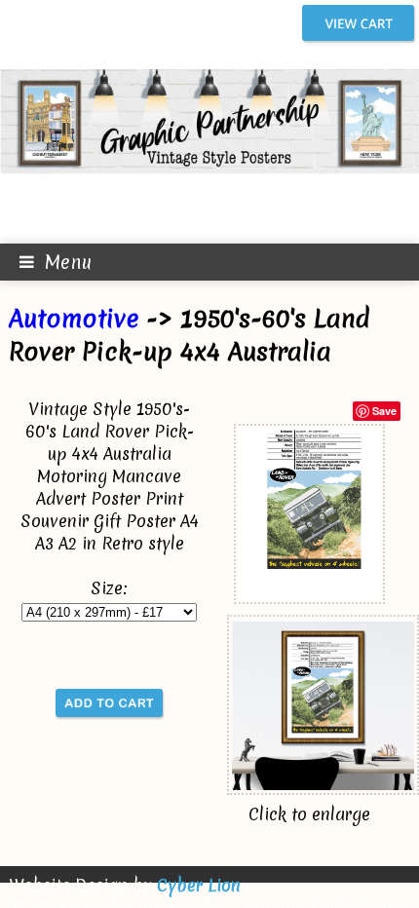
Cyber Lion (199, 885)
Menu (68, 262)
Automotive (73, 318)
